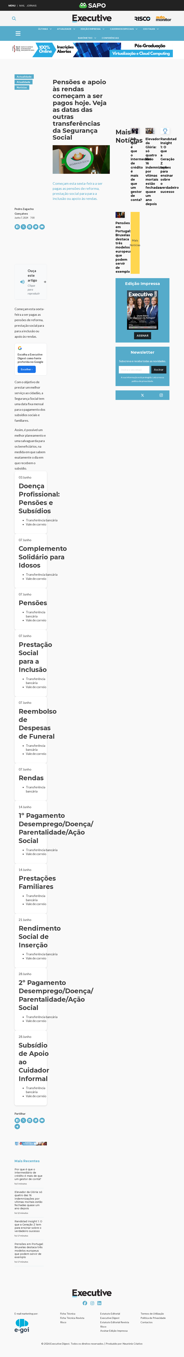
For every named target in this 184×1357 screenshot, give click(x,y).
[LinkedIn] (29, 227)
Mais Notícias (135, 243)
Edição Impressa (91, 29)
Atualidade (64, 29)
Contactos (147, 1322)
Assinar (143, 335)
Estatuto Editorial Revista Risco (114, 1324)
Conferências (110, 38)
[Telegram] (17, 1126)
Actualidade (24, 76)
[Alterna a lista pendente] (51, 29)
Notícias (22, 87)
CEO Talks (149, 29)
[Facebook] (17, 227)
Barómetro (85, 38)
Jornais (31, 5)
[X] (23, 227)
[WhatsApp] (35, 227)
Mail (22, 5)
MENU (11, 5)
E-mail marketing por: (26, 1313)
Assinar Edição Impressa (114, 1330)
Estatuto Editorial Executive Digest (110, 1315)
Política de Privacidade (153, 1317)
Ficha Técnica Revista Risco (72, 1320)
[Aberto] (17, 33)
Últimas (43, 29)
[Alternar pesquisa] (14, 19)
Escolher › (27, 369)
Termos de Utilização (152, 1313)
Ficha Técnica (67, 1313)
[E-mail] (42, 227)
